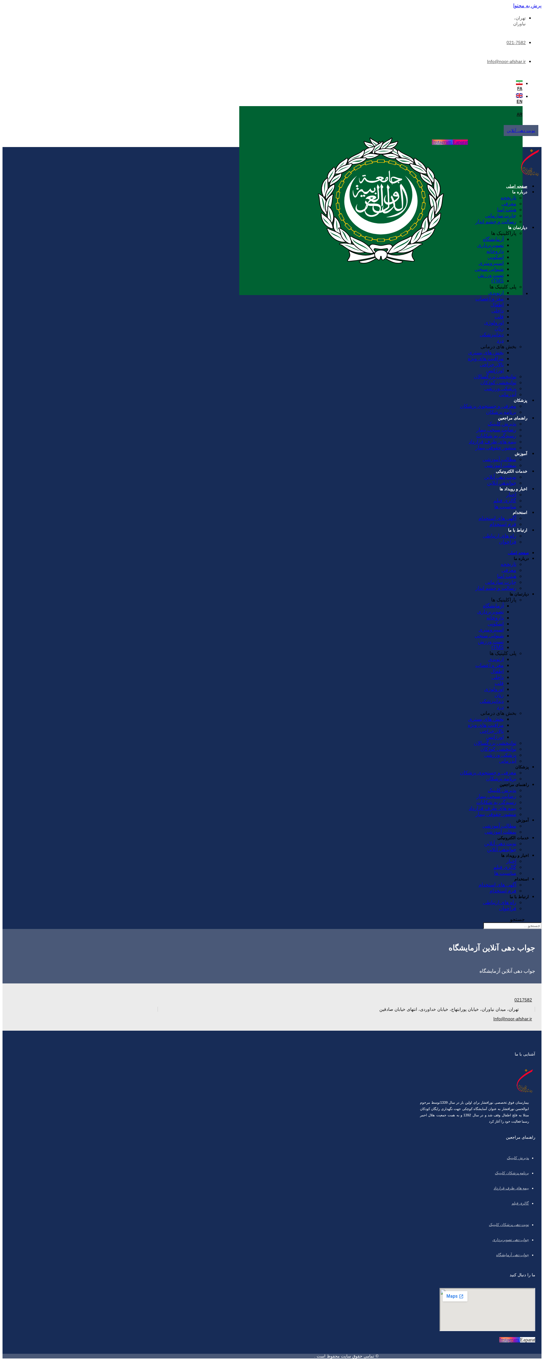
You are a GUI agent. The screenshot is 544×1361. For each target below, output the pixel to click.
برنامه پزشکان (501, 412)
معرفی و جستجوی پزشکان (488, 406)
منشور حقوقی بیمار (495, 447)
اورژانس (495, 370)
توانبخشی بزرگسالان (495, 376)
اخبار (511, 494)
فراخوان (507, 541)
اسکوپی (496, 257)
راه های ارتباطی (499, 535)
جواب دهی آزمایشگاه (512, 1255)
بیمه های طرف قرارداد (492, 441)
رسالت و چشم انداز (495, 221)
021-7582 (516, 42)
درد (500, 340)
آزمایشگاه (493, 239)
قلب (499, 316)
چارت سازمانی (500, 215)
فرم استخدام (503, 524)
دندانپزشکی (492, 334)
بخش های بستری (486, 352)
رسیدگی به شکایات (496, 435)
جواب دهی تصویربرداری (510, 1240)
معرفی (509, 203)
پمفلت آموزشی (500, 465)
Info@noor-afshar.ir (506, 61)
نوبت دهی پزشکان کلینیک (509, 1224)
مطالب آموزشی (499, 459)
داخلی (497, 310)
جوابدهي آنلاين (501, 483)
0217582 (523, 999)
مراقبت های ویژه (486, 358)
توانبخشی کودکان (498, 382)
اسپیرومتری (491, 263)
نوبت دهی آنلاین (500, 477)
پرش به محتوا (527, 5)
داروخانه (495, 251)
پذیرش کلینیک (502, 423)
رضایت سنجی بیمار (496, 429)
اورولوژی (494, 322)
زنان (499, 328)
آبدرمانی (507, 394)
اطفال (497, 304)
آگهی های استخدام (497, 518)
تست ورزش (491, 275)
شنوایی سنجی (489, 269)
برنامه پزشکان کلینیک (512, 1173)
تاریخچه (508, 197)
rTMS (497, 280)
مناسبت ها (505, 506)
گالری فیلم (504, 500)
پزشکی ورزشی (500, 388)
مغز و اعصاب (489, 298)
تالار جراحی (492, 364)
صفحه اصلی (516, 186)
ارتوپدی (496, 292)
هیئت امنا (506, 209)
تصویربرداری (490, 245)
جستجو (517, 919)
